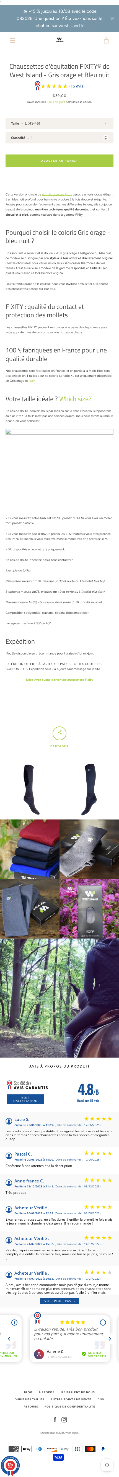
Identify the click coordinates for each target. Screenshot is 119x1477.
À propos (47, 1392)
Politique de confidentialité (70, 1406)
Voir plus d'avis (59, 1301)
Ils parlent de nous (78, 1392)
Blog (28, 1392)
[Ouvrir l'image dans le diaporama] (30, 789)
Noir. (32, 381)
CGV (101, 1399)
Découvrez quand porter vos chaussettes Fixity (60, 680)
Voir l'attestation (25, 1099)
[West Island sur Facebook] (55, 1419)
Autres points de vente (71, 1399)
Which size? (75, 399)
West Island (71, 1432)
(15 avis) (76, 86)
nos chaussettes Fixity (57, 194)
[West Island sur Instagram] (64, 1419)
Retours (31, 1406)
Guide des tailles (29, 1399)
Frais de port (56, 102)
